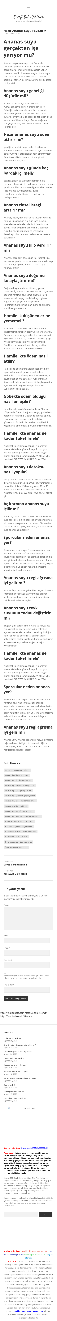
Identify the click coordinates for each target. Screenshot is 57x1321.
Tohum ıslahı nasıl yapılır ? (14, 1058)
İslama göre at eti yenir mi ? (14, 1091)
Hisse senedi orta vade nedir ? (15, 1065)
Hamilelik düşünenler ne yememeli (18, 826)
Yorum (6, 905)
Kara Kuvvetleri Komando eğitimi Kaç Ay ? (20, 1045)
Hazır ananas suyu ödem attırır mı (18, 842)
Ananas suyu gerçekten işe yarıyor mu (20, 796)
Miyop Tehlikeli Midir (15, 864)
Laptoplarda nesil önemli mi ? (15, 1098)
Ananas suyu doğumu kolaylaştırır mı (19, 785)
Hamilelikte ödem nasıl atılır (16, 837)
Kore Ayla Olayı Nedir (15, 873)
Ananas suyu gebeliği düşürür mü (18, 790)
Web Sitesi (8, 960)
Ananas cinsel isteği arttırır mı (16, 775)
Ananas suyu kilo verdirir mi (16, 806)
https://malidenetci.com (12, 1012)
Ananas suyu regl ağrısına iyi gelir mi (19, 811)
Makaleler (16, 763)
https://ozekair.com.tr (36, 1012)
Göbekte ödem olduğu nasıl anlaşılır (19, 821)
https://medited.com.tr (11, 1016)
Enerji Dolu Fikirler (28, 17)
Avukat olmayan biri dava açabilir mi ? (18, 1051)
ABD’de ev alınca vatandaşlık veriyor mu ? (20, 1078)
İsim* (6, 936)
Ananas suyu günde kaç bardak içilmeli (20, 801)
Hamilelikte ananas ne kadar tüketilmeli (20, 831)
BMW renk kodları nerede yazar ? (16, 1071)
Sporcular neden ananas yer (16, 847)
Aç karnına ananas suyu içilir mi (17, 770)
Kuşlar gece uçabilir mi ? (13, 1038)
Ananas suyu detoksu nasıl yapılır (18, 780)
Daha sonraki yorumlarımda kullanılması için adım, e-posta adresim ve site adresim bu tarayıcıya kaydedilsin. (27, 977)
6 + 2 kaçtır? (9, 985)
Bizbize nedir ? (9, 1085)
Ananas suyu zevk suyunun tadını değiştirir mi (23, 816)
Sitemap (27, 1016)
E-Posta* (7, 948)
